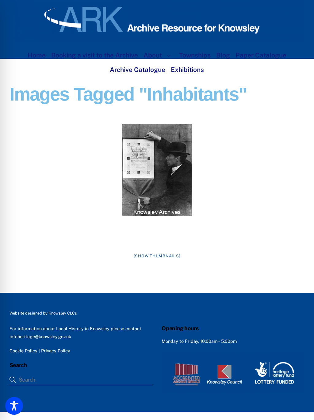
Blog (223, 55)
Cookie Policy (23, 350)
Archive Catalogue (137, 69)
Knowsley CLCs (62, 313)
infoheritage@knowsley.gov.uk (40, 336)
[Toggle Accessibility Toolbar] (14, 405)
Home (37, 55)
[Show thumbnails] (157, 256)
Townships (195, 55)
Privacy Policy (55, 350)
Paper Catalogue (261, 55)
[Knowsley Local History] (157, 39)
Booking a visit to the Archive (94, 55)
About (153, 55)
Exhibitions (187, 69)
